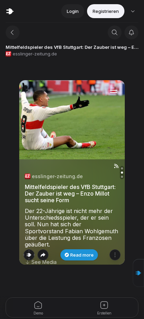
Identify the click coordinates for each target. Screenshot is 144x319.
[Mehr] (115, 254)
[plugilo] (10, 11)
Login (73, 11)
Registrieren (106, 11)
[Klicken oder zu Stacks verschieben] (29, 254)
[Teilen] (43, 254)
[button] (138, 273)
